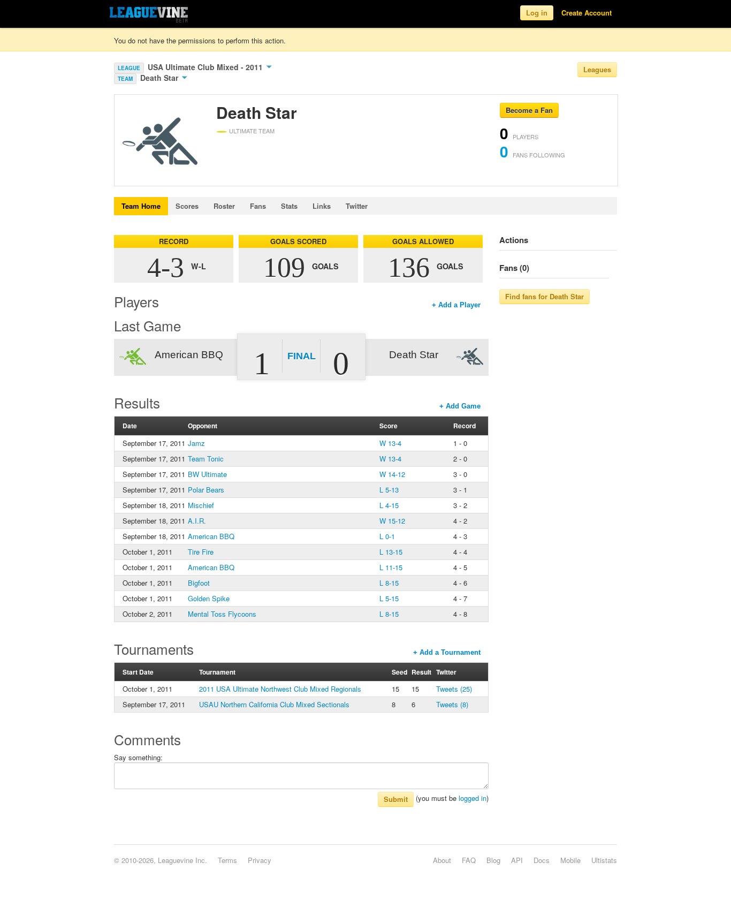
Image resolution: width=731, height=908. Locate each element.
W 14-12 (392, 474)
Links (322, 206)
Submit (396, 799)
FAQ (469, 860)
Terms (227, 860)
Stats (289, 206)
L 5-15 (389, 598)
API (517, 860)
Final (301, 356)
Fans (258, 206)
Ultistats (604, 860)
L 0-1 (387, 536)
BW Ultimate (207, 474)
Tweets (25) (454, 689)
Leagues (597, 69)
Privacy (259, 860)
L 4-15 (389, 505)
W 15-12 (392, 521)
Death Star (160, 77)
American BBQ (211, 536)
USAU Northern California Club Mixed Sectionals (274, 704)
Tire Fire (201, 552)
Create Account (586, 12)
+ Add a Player (456, 305)
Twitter (357, 206)
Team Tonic (206, 458)
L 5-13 (389, 490)
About (442, 860)
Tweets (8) (452, 704)
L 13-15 (390, 552)
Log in (536, 12)
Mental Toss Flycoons (222, 614)
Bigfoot (199, 583)
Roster (224, 206)
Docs (542, 860)
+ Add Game (460, 406)
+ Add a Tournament (447, 652)
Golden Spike (209, 598)
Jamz (196, 443)
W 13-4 (390, 443)
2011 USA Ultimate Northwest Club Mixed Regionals (280, 689)
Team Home (141, 206)
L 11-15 (390, 567)
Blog (493, 860)
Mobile (570, 860)
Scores (187, 206)
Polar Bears (206, 490)
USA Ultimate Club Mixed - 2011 (206, 67)
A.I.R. (197, 521)
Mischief (201, 505)
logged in (472, 798)
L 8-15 (389, 583)
